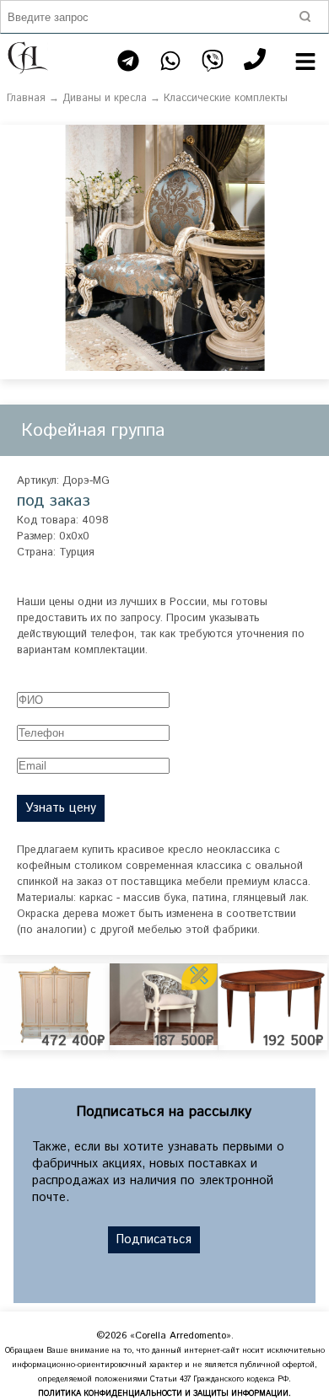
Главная (26, 98)
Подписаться (153, 1239)
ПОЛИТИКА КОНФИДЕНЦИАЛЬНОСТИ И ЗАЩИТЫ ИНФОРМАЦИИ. (164, 1393)
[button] (313, 139)
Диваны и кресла (104, 98)
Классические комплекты (226, 98)
